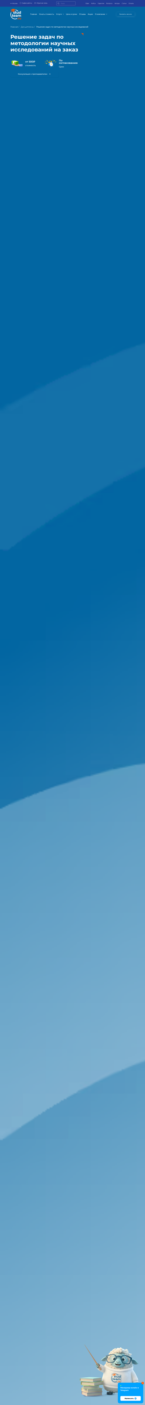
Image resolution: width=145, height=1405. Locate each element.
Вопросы (109, 3)
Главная (33, 14)
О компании (100, 14)
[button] (126, 14)
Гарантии (101, 3)
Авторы (117, 3)
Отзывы (82, 14)
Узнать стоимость (46, 14)
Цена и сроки (71, 14)
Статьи (124, 3)
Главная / (14, 27)
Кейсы (93, 3)
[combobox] (65, 3)
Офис (87, 3)
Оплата (131, 3)
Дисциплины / (28, 27)
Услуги (59, 14)
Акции (90, 14)
